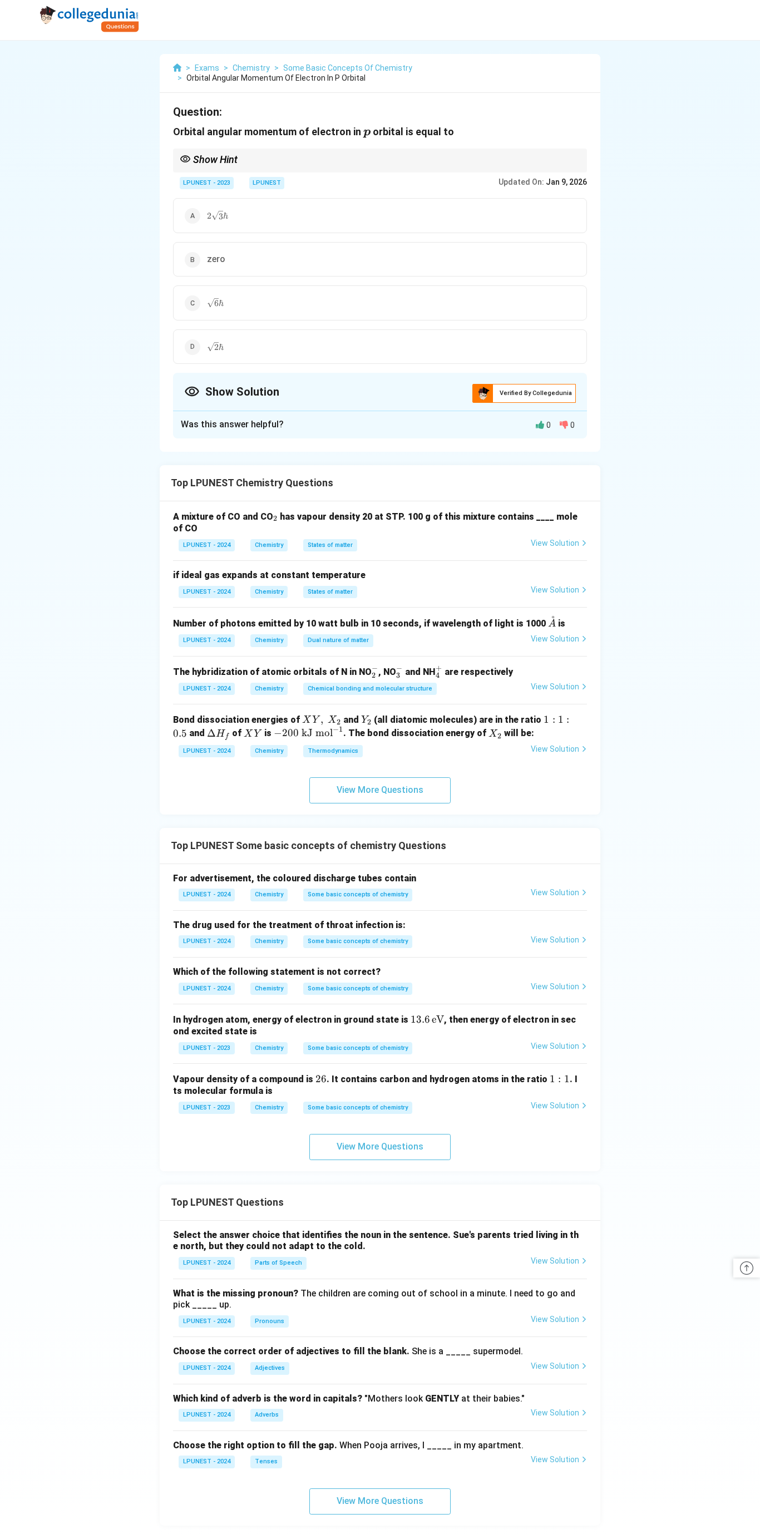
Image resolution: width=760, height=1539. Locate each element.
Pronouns (269, 1321)
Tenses (266, 1461)
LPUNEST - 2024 (206, 545)
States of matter (330, 545)
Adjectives (270, 1368)
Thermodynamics (333, 750)
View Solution (555, 543)
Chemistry (269, 545)
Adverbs (267, 1414)
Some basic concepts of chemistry (358, 894)
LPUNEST (267, 182)
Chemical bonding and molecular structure (370, 688)
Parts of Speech (278, 1262)
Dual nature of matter (338, 640)
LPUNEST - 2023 (206, 182)
